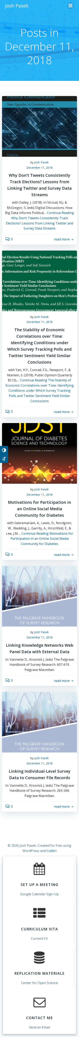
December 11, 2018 (39, 167)
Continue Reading (39, 390)
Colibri (52, 851)
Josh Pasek (41, 162)
